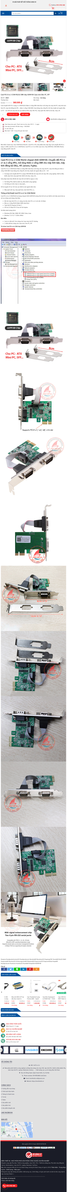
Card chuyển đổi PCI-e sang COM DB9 (20, 174)
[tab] (7, 155)
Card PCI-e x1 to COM (31, 147)
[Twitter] (11, 969)
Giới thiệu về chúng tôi (8, 1178)
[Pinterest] (30, 969)
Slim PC (13, 149)
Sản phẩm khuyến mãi (8, 1108)
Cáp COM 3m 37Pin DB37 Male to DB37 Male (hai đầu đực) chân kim (29, 998)
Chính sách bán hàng (7, 1180)
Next (65, 87)
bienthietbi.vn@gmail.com (58, 119)
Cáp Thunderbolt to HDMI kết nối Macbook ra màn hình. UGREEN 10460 (45, 998)
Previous (2, 87)
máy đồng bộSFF (5, 149)
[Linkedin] (23, 969)
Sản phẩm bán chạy (42, 144)
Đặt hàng (25, 114)
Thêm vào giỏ (13, 114)
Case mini (41, 147)
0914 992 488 (60, 5)
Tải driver (3, 226)
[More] (36, 969)
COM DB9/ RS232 (58, 147)
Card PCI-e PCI (32, 144)
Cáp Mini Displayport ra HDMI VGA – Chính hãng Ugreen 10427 (14, 998)
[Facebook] (4, 969)
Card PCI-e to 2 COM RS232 (17, 147)
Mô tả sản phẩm (7, 155)
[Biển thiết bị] (6, 6)
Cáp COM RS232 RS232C (21, 144)
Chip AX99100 (49, 147)
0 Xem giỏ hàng (57, 8)
